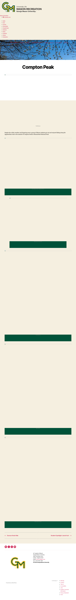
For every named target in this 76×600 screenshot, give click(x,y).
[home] (11, 42)
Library (4, 35)
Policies (46, 42)
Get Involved (58, 42)
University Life (7, 17)
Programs (21, 42)
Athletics (5, 29)
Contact (62, 582)
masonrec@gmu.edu (40, 559)
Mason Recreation (4, 15)
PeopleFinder (6, 28)
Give (4, 22)
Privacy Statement (64, 592)
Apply (4, 20)
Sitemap (62, 580)
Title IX (62, 584)
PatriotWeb (5, 26)
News (4, 31)
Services (51, 42)
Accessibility (63, 586)
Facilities (15, 42)
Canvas (4, 24)
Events (27, 42)
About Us (66, 42)
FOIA (61, 594)
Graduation (5, 37)
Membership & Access (37, 42)
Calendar (5, 33)
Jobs (61, 587)
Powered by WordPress (11, 582)
